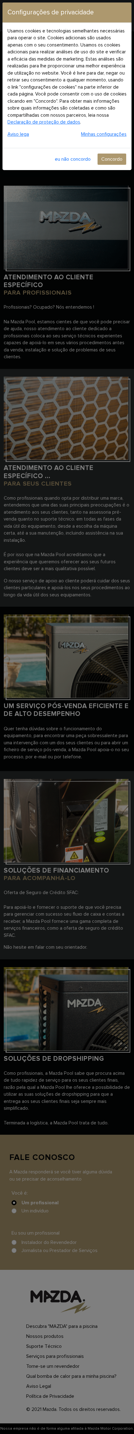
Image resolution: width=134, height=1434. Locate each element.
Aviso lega (18, 134)
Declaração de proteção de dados (43, 122)
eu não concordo (73, 159)
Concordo (111, 159)
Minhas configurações (104, 134)
